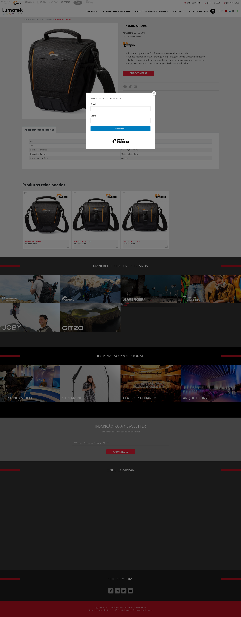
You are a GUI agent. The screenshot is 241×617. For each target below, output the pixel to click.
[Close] (154, 93)
